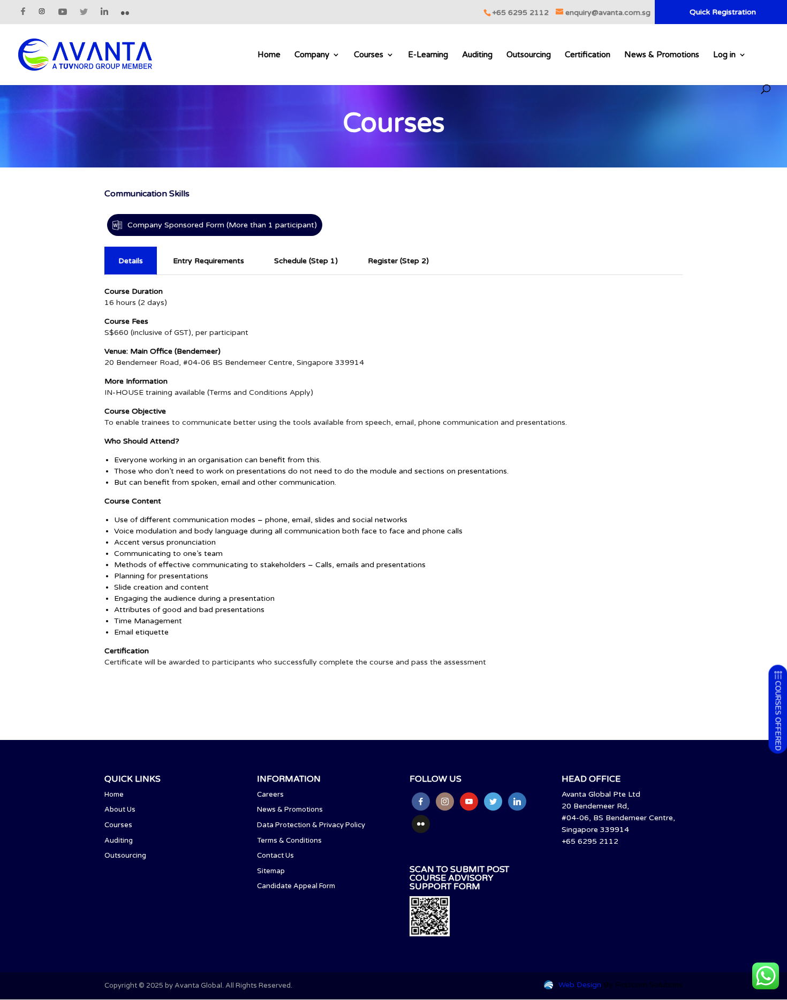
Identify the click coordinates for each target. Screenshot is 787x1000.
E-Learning (428, 55)
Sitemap (271, 871)
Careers (270, 794)
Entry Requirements (208, 260)
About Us (119, 809)
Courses (368, 55)
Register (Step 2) (398, 260)
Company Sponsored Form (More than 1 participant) (222, 225)
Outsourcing (528, 55)
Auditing (477, 55)
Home (269, 55)
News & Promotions (661, 55)
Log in (724, 55)
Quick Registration (723, 12)
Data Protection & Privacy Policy (311, 825)
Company (311, 55)
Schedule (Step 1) (306, 260)
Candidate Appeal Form (296, 886)
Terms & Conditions (289, 840)
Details (130, 260)
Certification (587, 55)
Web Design (579, 984)
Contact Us (275, 855)
